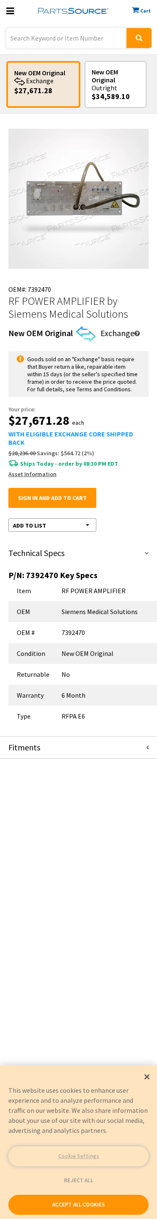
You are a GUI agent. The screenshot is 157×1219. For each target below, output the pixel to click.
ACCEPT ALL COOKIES (78, 1204)
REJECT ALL (78, 1180)
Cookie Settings (78, 1156)
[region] (78, 1142)
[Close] (147, 1077)
